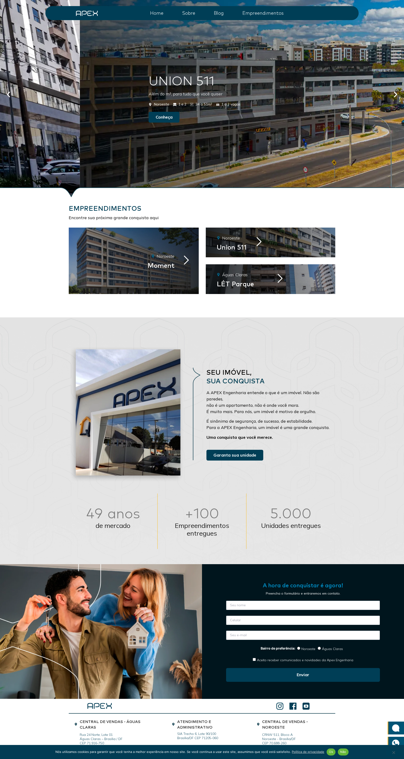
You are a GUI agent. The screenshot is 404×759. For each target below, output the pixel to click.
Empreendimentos (263, 13)
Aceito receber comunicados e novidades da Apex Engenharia (305, 660)
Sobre (188, 13)
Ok (331, 752)
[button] (8, 94)
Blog (219, 13)
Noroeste (308, 648)
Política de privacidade (308, 752)
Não (343, 752)
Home (156, 13)
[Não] (393, 753)
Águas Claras (332, 648)
